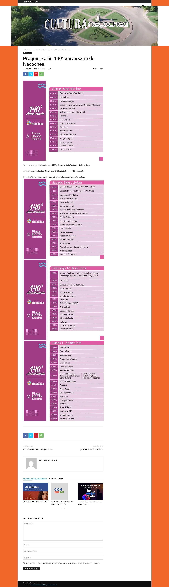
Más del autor (56, 479)
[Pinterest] (36, 74)
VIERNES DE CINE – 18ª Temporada (34, 502)
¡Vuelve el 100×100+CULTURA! (91, 449)
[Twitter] (30, 74)
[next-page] (64, 508)
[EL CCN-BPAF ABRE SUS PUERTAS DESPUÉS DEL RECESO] (63, 491)
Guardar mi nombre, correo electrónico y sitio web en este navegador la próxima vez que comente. (63, 563)
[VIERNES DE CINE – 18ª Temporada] (35, 491)
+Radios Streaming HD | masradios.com (44, 585)
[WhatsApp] (41, 74)
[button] (143, 6)
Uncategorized (33, 50)
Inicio (25, 50)
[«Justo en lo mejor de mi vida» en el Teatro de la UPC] (90, 491)
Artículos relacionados (35, 479)
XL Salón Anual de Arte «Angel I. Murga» (38, 449)
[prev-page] (60, 508)
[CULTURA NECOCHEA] (84, 26)
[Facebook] (25, 74)
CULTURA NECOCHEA (33, 69)
